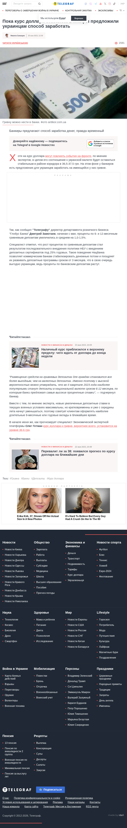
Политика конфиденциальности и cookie (37, 798)
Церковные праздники (105, 677)
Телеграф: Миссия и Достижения (62, 806)
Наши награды (76, 802)
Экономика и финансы (75, 544)
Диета (39, 630)
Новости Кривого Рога (14, 583)
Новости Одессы (14, 565)
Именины (104, 706)
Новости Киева (13, 549)
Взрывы (9, 684)
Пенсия (8, 736)
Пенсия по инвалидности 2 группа (14, 751)
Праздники (105, 668)
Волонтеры (11, 700)
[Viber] (90, 4)
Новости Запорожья (16, 576)
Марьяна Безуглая (78, 719)
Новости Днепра (14, 560)
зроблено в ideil (116, 815)
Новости (8, 542)
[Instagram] (109, 3)
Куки (62, 18)
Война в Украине (15, 668)
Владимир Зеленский (80, 675)
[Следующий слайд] (124, 11)
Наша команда (11, 806)
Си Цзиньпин (75, 686)
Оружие (9, 695)
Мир (68, 612)
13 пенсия (10, 743)
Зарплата (41, 549)
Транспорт (74, 558)
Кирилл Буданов (77, 703)
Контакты (95, 802)
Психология (43, 636)
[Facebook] (85, 3)
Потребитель (106, 625)
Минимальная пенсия (17, 768)
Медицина (42, 571)
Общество (42, 542)
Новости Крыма (14, 596)
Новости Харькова (15, 555)
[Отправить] (39, 3)
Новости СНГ (75, 636)
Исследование (44, 641)
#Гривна (14, 478)
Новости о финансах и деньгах (56, 345)
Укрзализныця (76, 580)
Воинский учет (44, 697)
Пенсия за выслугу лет (15, 775)
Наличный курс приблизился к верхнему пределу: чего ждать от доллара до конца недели (73, 353)
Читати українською (15, 43)
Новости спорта (109, 542)
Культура (104, 641)
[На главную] (63, 3)
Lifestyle (103, 612)
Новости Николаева (16, 601)
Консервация (43, 748)
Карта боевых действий (13, 677)
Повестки (41, 675)
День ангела (106, 700)
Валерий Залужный (79, 697)
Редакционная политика (79, 798)
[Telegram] (95, 3)
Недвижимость (76, 564)
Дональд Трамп (76, 681)
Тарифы (72, 569)
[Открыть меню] (4, 3)
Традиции (104, 689)
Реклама (58, 802)
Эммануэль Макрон (79, 692)
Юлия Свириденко (78, 725)
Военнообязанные (47, 692)
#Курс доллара (55, 478)
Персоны (72, 668)
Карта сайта (31, 806)
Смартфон (11, 641)
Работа (40, 555)
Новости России (77, 630)
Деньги (72, 553)
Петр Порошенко (77, 708)
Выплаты (41, 560)
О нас (5, 798)
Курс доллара (75, 575)
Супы (39, 753)
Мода (102, 630)
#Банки (25, 478)
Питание (41, 625)
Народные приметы (110, 684)
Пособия (41, 587)
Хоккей (103, 565)
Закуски (40, 770)
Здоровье (41, 612)
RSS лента (92, 806)
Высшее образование (48, 582)
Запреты (104, 695)
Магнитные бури (108, 652)
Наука (6, 612)
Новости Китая (76, 641)
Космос (9, 625)
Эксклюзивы (105, 10)
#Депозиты (38, 478)
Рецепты (40, 736)
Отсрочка (41, 686)
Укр (122, 3)
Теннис (103, 560)
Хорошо (78, 18)
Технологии (11, 619)
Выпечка (41, 743)
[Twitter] (105, 4)
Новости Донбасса (15, 590)
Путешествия (107, 636)
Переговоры (12, 689)
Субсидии (42, 565)
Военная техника (14, 706)
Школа (40, 576)
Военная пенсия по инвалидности (16, 761)
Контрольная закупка (78, 10)
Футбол (103, 549)
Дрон (8, 636)
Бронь (39, 681)
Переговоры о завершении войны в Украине (32, 10)
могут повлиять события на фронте (68, 156)
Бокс (102, 555)
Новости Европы (77, 619)
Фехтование (106, 576)
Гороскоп (104, 619)
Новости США (76, 625)
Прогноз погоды (45, 593)
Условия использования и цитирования (25, 802)
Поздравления (107, 657)
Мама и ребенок (45, 619)
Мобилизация (44, 668)
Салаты (40, 764)
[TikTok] (114, 3)
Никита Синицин (18, 36)
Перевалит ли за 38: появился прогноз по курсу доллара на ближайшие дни (78, 453)
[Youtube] (100, 3)
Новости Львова (14, 571)
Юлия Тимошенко (78, 714)
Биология (10, 630)
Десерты (41, 759)
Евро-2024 (105, 571)
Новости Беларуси (78, 646)
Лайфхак (104, 646)
